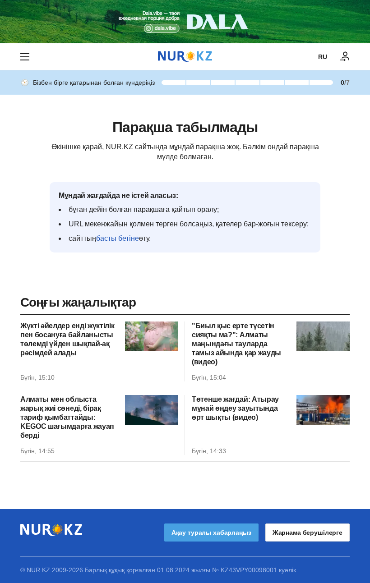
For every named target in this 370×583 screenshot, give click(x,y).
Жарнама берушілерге (307, 532)
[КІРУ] (345, 57)
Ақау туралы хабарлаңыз (211, 532)
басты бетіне (117, 238)
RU (322, 56)
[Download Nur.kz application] (185, 21)
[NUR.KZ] (185, 56)
